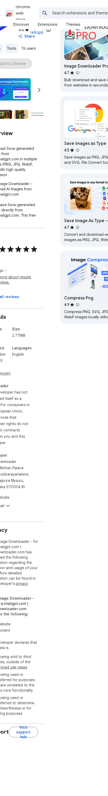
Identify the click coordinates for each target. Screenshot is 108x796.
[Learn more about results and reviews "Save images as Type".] (77, 150)
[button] (21, 114)
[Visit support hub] (23, 732)
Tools (11, 48)
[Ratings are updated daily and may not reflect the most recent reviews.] (48, 29)
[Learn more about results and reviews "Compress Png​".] (77, 304)
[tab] (21, 24)
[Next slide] (39, 90)
